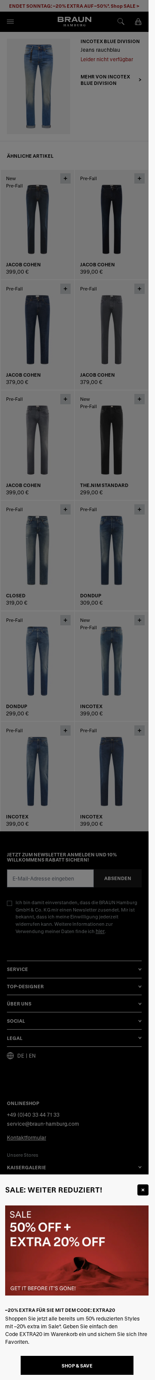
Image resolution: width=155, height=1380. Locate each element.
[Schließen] (143, 1190)
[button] (74, 690)
